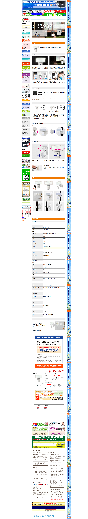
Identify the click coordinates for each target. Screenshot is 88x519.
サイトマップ (49, 511)
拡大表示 (39, 385)
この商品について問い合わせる (57, 385)
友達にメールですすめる (56, 386)
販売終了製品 (39, 18)
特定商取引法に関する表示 (49, 515)
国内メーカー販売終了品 (47, 18)
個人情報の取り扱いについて (39, 515)
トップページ (34, 18)
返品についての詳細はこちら (56, 384)
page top (63, 417)
